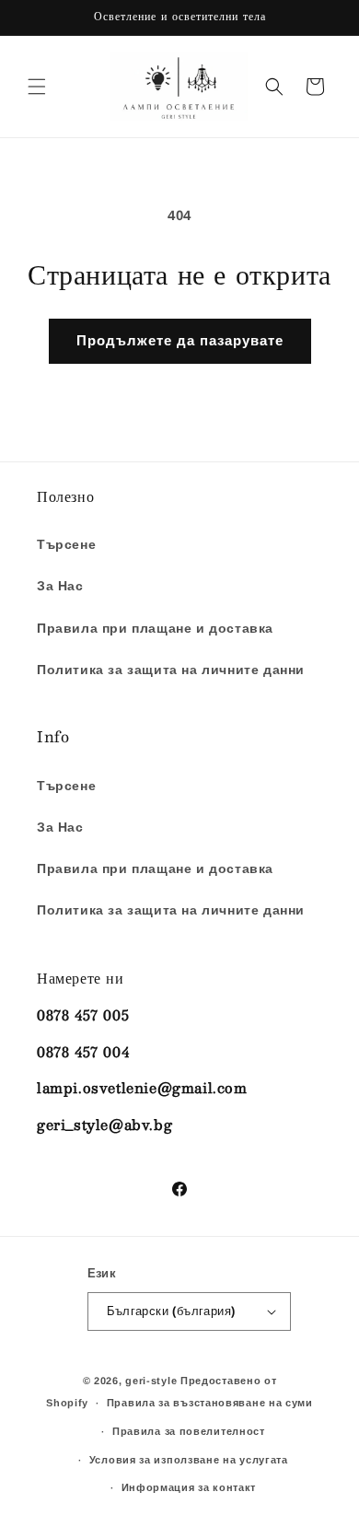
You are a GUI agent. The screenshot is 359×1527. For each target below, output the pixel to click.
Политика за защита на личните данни (171, 669)
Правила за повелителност (188, 1431)
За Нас (60, 585)
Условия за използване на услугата (188, 1459)
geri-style (151, 1380)
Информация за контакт (189, 1487)
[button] (37, 86)
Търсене (66, 544)
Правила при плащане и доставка (155, 628)
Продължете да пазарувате (180, 340)
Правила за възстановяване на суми (210, 1402)
